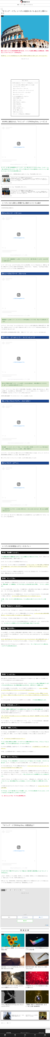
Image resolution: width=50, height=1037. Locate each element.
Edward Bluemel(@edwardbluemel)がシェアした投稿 (19, 315)
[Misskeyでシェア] (41, 602)
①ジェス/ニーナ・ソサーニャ (19, 86)
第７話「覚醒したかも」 (18, 109)
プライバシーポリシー (25, 1032)
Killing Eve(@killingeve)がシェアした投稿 (18, 164)
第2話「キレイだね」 (17, 100)
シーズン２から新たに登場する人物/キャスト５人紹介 (23, 84)
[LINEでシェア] (8, 610)
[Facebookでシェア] (8, 606)
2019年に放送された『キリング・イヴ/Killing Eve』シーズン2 (25, 82)
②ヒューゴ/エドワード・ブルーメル (20, 88)
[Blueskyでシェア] (30, 602)
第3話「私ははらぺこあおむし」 (19, 102)
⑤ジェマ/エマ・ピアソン (18, 94)
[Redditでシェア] (30, 606)
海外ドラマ (23, 890)
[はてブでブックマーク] (41, 606)
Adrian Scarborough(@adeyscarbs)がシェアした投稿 (19, 443)
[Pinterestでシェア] (19, 610)
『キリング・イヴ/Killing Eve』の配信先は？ (21, 113)
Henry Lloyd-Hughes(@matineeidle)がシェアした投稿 (19, 379)
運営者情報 (8, 1032)
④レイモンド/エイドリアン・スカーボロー (22, 92)
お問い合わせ (41, 1032)
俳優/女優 (17, 890)
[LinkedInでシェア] (30, 610)
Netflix (12, 890)
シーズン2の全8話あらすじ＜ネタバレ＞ (20, 96)
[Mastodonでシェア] (19, 602)
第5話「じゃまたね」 (17, 106)
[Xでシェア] (8, 602)
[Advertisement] (25, 69)
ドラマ (4, 890)
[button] (46, 502)
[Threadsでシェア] (19, 606)
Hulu (8, 890)
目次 (23, 80)
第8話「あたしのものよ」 (18, 111)
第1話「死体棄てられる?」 (18, 98)
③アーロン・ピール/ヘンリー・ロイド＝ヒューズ (23, 90)
